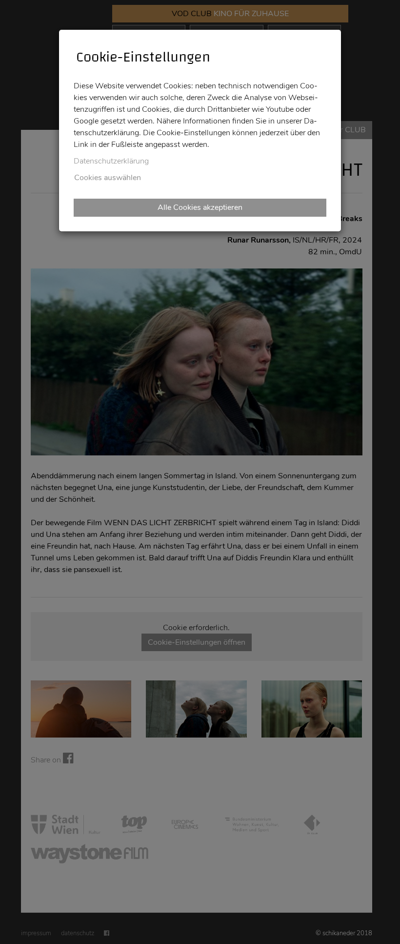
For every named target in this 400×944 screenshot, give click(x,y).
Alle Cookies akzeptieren (200, 207)
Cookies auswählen (107, 177)
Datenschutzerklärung (111, 161)
